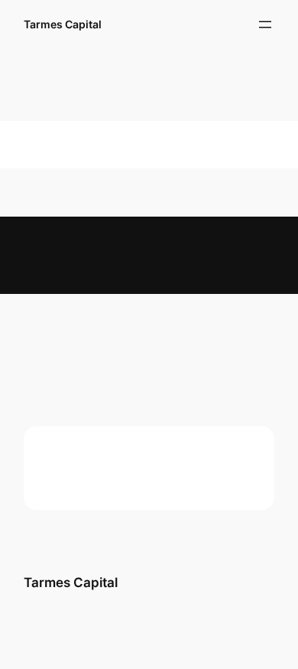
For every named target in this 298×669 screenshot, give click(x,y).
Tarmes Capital (63, 24)
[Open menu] (265, 24)
